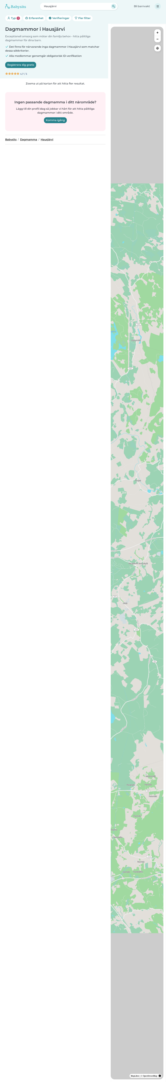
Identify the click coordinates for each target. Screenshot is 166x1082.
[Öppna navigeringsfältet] (158, 6)
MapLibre (135, 1075)
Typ (14, 18)
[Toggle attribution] (160, 1076)
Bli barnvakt (142, 6)
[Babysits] (15, 6)
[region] (137, 553)
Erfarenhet (35, 18)
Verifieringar (60, 18)
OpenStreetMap (150, 1075)
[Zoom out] (157, 39)
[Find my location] (157, 48)
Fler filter (84, 18)
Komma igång (55, 120)
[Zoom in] (157, 32)
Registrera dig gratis (20, 64)
